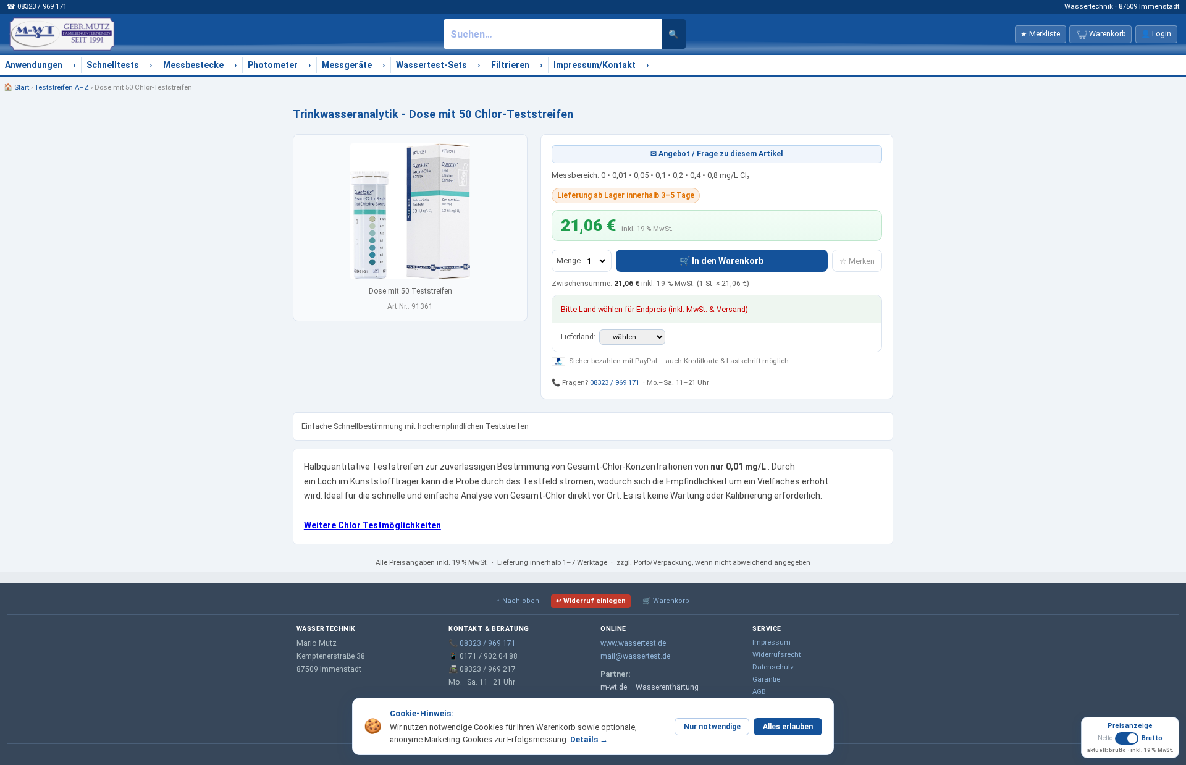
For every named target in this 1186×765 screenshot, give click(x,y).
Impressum (771, 642)
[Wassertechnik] (62, 34)
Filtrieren (510, 65)
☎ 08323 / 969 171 (37, 6)
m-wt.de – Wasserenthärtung (649, 687)
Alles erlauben (788, 726)
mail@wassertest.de (635, 656)
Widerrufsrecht (776, 654)
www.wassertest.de (633, 643)
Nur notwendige (712, 726)
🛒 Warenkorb (665, 601)
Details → (589, 739)
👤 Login (1156, 34)
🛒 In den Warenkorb (721, 261)
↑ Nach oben (518, 601)
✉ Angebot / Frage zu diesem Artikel (716, 154)
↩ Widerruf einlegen (591, 601)
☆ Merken (857, 261)
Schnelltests (112, 65)
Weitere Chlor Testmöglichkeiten (372, 525)
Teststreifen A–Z (62, 87)
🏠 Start (16, 87)
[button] (1130, 743)
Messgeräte (347, 65)
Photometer (273, 65)
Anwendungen (33, 65)
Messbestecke (193, 65)
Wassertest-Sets (431, 65)
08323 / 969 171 (614, 382)
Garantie (766, 679)
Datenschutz (773, 666)
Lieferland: (579, 336)
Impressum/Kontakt (594, 65)
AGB (759, 691)
